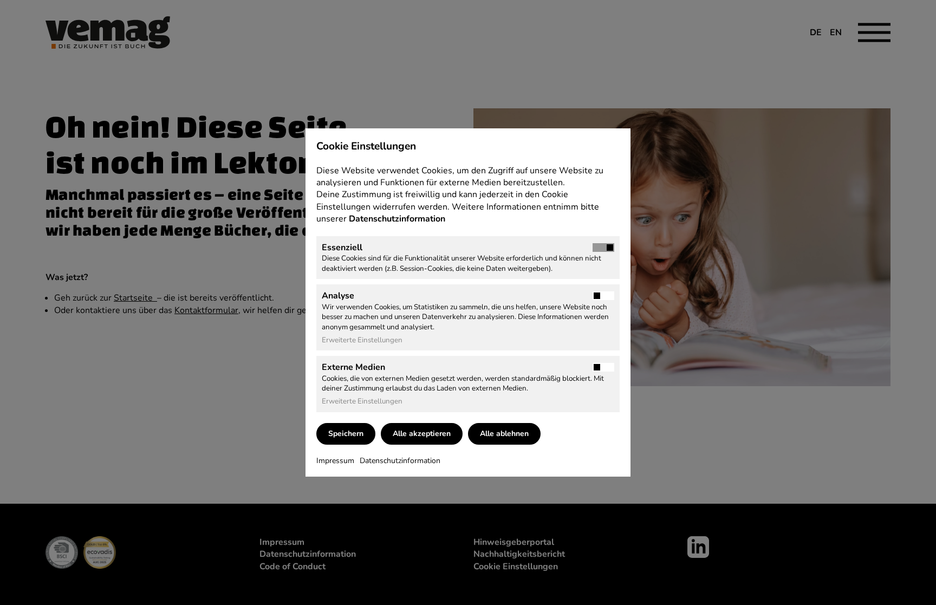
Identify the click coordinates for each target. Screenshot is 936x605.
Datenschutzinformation (398, 219)
